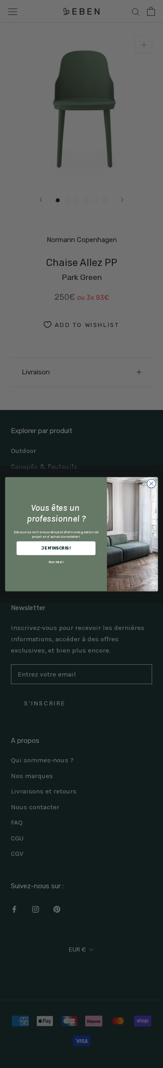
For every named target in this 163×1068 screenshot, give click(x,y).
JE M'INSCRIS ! (56, 548)
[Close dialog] (151, 483)
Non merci (56, 562)
